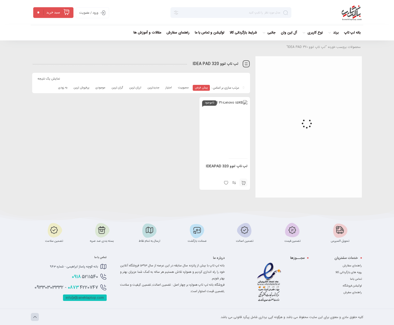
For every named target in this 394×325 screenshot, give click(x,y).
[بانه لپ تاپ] (351, 13)
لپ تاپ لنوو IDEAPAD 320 (226, 166)
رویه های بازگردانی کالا (348, 272)
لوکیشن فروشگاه (352, 286)
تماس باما (356, 279)
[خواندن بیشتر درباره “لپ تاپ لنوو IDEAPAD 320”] (243, 183)
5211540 (85, 277)
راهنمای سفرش (352, 292)
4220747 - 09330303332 (66, 287)
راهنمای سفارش (352, 265)
